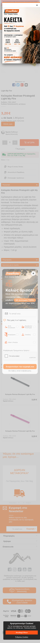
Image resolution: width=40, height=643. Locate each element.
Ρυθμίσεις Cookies (21, 637)
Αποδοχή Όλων (22, 632)
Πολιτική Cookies (30, 628)
